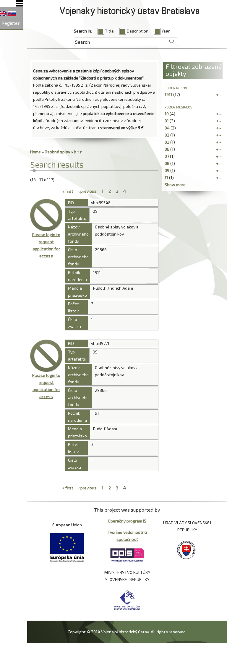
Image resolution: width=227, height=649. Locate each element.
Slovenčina (11, 13)
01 (167, 120)
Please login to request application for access (46, 245)
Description (137, 30)
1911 (168, 94)
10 (167, 113)
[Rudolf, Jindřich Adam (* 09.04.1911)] (46, 215)
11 (166, 177)
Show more (175, 184)
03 (167, 142)
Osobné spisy (57, 151)
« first (67, 191)
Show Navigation (19, 3)
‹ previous (87, 191)
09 (167, 170)
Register (10, 23)
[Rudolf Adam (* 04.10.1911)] (46, 355)
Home (35, 151)
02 (167, 134)
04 (167, 127)
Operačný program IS (127, 520)
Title (109, 30)
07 (167, 156)
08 (167, 163)
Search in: (83, 30)
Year (165, 30)
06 (167, 149)
